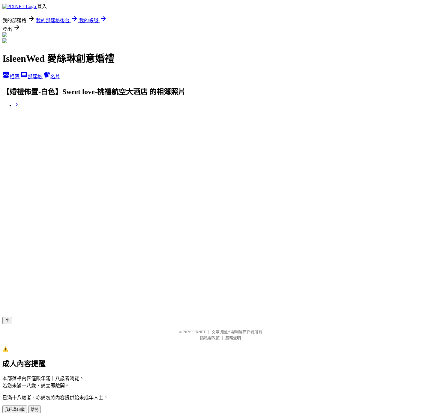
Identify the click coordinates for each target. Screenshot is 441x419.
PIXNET (199, 332)
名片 (55, 76)
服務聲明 (233, 338)
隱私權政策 (210, 338)
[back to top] (7, 320)
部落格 (35, 76)
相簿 (15, 76)
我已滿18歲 (15, 409)
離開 (34, 409)
